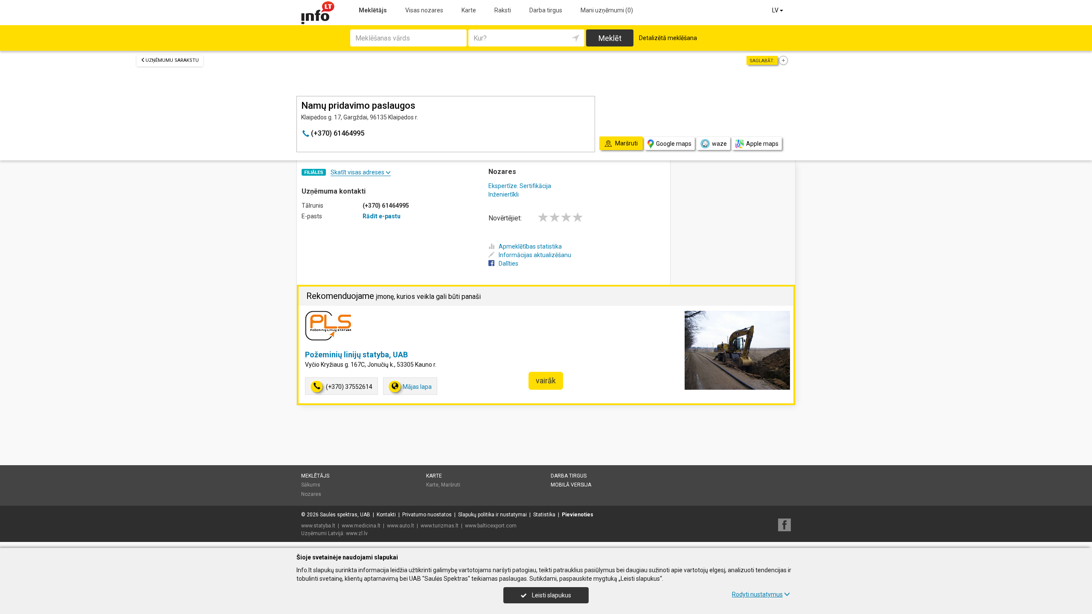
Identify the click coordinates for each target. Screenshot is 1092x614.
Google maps (673, 143)
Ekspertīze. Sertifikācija (519, 185)
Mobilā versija (571, 485)
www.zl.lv (357, 533)
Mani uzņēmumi (607, 10)
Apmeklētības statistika (530, 246)
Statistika (544, 515)
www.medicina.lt (361, 526)
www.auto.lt (400, 526)
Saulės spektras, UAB (345, 515)
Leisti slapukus (551, 595)
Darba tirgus (545, 10)
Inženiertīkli (503, 194)
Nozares (311, 494)
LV (776, 10)
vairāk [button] (546, 380)
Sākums (310, 485)
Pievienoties (577, 515)
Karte (469, 10)
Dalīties (508, 263)
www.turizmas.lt (440, 526)
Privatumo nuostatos (427, 515)
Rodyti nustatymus (757, 594)
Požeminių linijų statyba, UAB (356, 354)
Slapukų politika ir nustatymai (492, 515)
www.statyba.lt (318, 526)
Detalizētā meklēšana (668, 38)
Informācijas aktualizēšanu (535, 255)
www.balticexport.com (491, 526)
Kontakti (386, 515)
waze (719, 143)
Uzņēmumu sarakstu (172, 60)
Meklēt (610, 38)
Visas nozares (424, 10)
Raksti (502, 10)
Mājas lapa (417, 386)
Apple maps (762, 143)
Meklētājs (373, 10)
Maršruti (450, 485)
